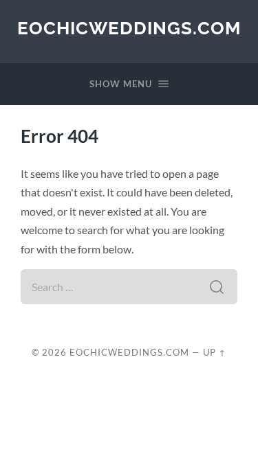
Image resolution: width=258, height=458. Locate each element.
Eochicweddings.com (129, 27)
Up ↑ (214, 352)
